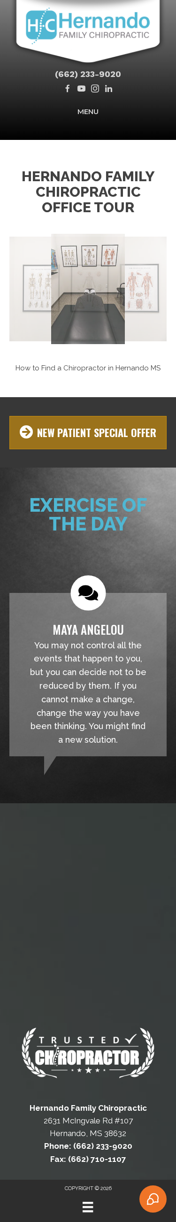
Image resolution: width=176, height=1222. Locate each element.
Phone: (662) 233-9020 (88, 1146)
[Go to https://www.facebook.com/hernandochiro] (68, 89)
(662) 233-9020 (88, 74)
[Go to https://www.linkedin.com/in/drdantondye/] (109, 89)
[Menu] (88, 1207)
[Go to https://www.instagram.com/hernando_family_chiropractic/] (95, 89)
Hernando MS (138, 368)
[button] (32, 302)
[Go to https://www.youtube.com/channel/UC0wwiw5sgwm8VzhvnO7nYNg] (81, 89)
